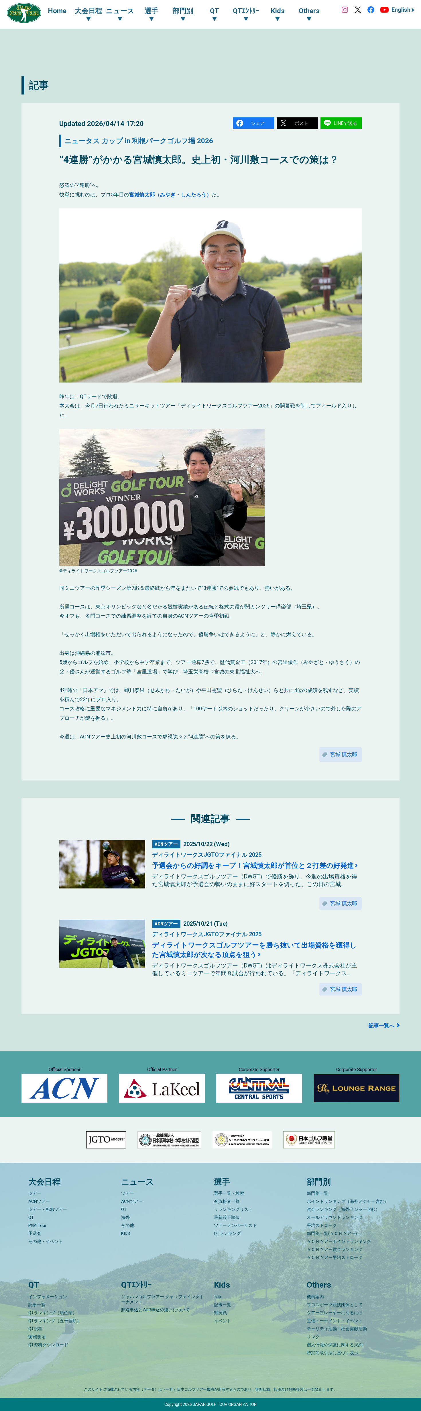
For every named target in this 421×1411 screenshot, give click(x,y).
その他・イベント (45, 1241)
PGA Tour (37, 1225)
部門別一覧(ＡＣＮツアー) (332, 1233)
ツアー (34, 1193)
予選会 (34, 1233)
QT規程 (35, 1328)
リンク (313, 1336)
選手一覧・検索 (229, 1193)
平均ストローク (322, 1225)
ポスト (301, 123)
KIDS (125, 1233)
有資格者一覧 (227, 1201)
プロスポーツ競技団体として (335, 1304)
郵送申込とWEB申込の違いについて (155, 1310)
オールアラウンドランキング (335, 1217)
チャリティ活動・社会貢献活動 (337, 1328)
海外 (125, 1217)
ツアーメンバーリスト (235, 1225)
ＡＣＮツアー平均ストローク (335, 1257)
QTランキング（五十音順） (54, 1320)
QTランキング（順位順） (52, 1312)
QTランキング (227, 1233)
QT (31, 1217)
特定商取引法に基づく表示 (332, 1352)
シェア (258, 123)
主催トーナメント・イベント (335, 1320)
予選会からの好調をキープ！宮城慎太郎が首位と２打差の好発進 (253, 866)
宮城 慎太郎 (343, 754)
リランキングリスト (233, 1209)
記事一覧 (37, 1304)
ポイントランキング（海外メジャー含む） (347, 1201)
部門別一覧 (317, 1193)
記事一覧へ (381, 1025)
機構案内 (315, 1296)
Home (57, 11)
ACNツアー (39, 1201)
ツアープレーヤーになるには (335, 1312)
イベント (222, 1320)
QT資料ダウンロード (48, 1344)
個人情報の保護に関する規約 (335, 1344)
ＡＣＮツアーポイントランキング (339, 1241)
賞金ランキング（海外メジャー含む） (343, 1209)
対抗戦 (220, 1312)
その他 (127, 1225)
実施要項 (37, 1336)
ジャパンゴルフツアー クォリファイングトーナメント (162, 1299)
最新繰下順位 (227, 1217)
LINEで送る (345, 123)
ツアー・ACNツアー (47, 1209)
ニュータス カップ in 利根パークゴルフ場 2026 (138, 141)
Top (217, 1296)
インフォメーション (47, 1296)
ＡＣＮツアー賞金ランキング (335, 1249)
